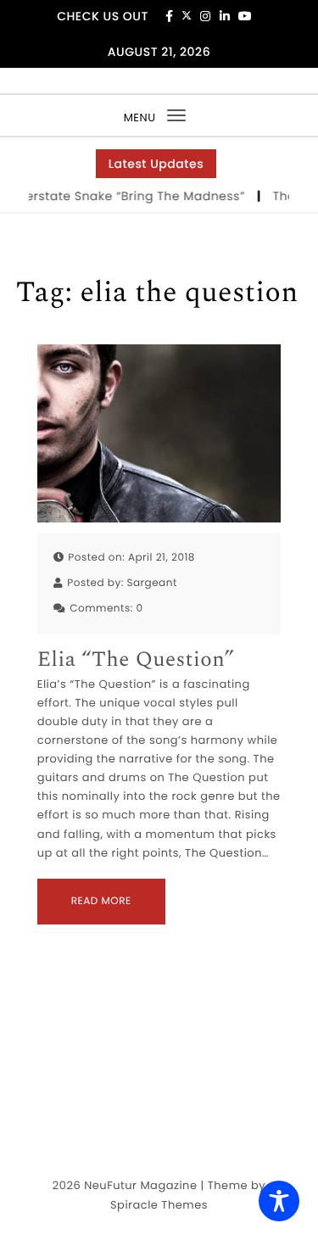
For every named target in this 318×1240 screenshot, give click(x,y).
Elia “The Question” (136, 660)
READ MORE (101, 901)
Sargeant (151, 583)
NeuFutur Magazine (140, 1185)
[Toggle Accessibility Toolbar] (279, 1201)
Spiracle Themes (159, 1205)
